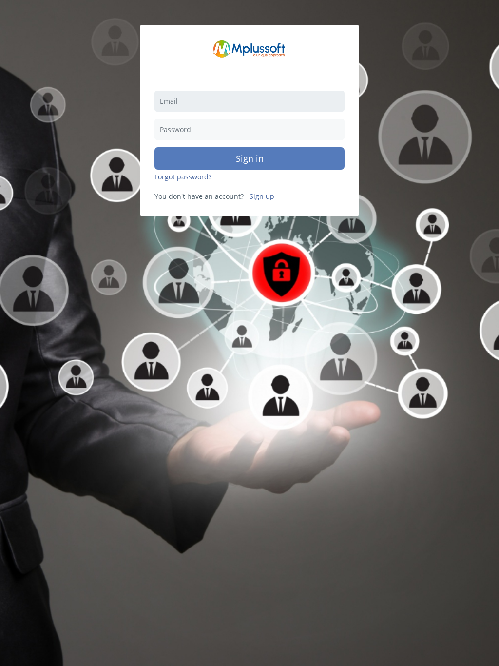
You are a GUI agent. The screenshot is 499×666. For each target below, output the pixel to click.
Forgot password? (182, 177)
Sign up (262, 196)
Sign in (250, 158)
